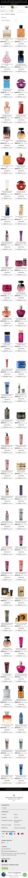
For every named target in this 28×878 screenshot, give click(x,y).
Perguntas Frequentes (7, 820)
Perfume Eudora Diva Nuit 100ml (7, 217)
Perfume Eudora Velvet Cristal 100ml (6, 649)
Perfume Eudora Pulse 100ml (7, 166)
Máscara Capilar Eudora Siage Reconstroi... (21, 471)
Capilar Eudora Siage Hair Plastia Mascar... (21, 370)
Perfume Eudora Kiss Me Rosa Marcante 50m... (21, 674)
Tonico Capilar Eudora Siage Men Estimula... (7, 242)
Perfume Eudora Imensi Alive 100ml (7, 725)
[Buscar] (11, 11)
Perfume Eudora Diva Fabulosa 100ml (21, 344)
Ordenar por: (4, 17)
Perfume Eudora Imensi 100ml (7, 39)
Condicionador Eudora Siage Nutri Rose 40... (7, 446)
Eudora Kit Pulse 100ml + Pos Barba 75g (7, 598)
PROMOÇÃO (4, 828)
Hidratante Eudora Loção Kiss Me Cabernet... (7, 674)
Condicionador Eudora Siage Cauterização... (21, 547)
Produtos (3, 814)
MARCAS (7, 14)
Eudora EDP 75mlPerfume (20, 90)
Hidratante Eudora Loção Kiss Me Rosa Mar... (21, 649)
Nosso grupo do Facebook (18, 821)
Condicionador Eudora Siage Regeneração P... (7, 420)
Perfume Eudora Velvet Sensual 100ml (21, 141)
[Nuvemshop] (14, 873)
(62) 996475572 (7, 849)
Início (2, 14)
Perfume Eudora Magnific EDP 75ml (7, 319)
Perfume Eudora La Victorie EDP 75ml (7, 115)
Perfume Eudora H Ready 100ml (7, 344)
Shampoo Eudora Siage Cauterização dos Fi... (7, 573)
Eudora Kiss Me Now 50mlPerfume (21, 166)
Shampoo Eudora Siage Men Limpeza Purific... (21, 751)
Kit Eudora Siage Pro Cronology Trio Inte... (21, 268)
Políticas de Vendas (6, 825)
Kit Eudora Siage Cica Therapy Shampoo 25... (21, 394)
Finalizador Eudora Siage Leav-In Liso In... (7, 547)
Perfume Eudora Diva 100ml (21, 217)
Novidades (4, 817)
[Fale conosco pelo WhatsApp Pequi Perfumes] (25, 875)
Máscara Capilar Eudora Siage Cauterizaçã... (7, 293)
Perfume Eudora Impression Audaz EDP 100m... (21, 65)
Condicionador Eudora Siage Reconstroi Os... (7, 497)
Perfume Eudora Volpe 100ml (7, 141)
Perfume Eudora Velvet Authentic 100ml (21, 293)
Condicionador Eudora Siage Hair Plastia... (7, 395)
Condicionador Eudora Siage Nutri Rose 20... (7, 471)
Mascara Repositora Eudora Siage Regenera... (21, 420)
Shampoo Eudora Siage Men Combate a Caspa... (7, 776)
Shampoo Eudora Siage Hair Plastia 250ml (21, 776)
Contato (16, 817)
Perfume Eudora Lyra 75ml (7, 65)
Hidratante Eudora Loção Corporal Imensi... (7, 192)
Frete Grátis (17, 825)
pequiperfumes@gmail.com (10, 851)
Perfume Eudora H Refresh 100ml (7, 90)
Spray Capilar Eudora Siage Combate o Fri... (21, 497)
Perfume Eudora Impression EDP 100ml (21, 700)
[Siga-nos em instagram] (6, 861)
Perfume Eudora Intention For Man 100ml (7, 700)
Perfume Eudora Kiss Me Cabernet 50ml (21, 319)
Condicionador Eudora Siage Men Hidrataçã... (7, 751)
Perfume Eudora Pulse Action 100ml (21, 39)
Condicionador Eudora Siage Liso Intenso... (7, 268)
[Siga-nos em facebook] (2, 861)
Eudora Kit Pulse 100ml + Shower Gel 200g (21, 624)
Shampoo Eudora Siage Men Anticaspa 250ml (21, 725)
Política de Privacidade (19, 828)
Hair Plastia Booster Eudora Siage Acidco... (7, 370)
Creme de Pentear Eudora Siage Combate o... (21, 242)
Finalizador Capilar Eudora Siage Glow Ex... (7, 522)
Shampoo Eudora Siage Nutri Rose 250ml (21, 446)
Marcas (16, 814)
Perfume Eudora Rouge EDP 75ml (21, 192)
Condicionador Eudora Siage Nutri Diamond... (21, 522)
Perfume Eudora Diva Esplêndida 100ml (21, 115)
